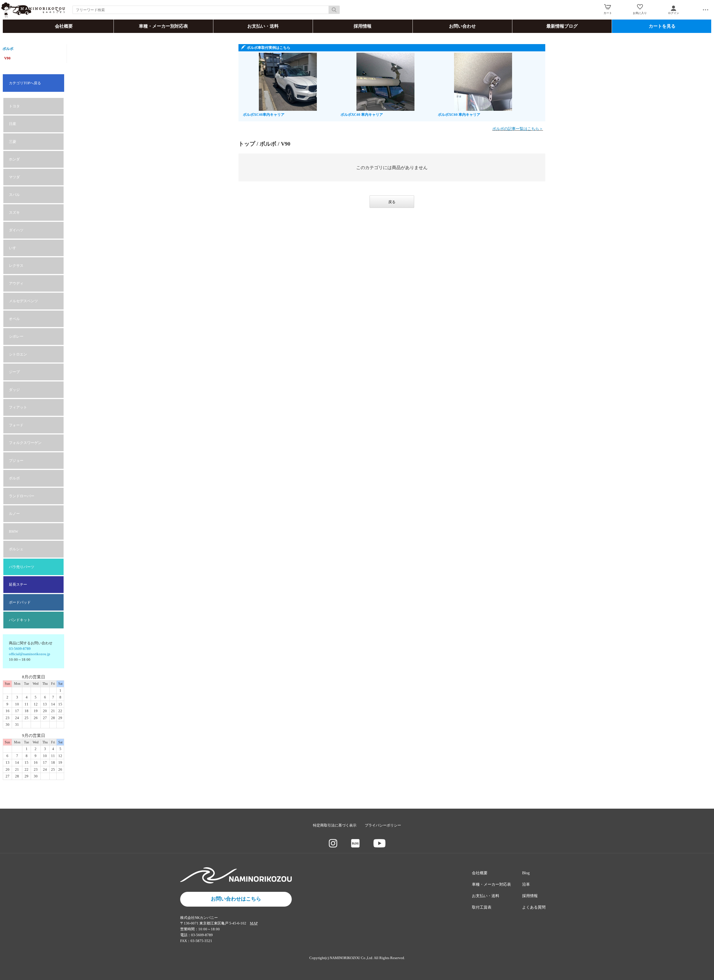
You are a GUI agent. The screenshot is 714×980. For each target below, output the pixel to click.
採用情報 (363, 26)
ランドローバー (21, 496)
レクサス (16, 265)
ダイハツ (16, 230)
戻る (391, 202)
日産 (12, 124)
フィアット (18, 407)
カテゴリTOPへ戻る (25, 83)
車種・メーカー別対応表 (163, 26)
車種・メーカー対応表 (491, 884)
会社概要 (64, 26)
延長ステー (18, 584)
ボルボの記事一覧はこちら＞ (517, 129)
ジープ (14, 372)
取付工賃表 (481, 907)
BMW (13, 531)
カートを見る (662, 26)
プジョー (16, 460)
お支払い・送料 (263, 26)
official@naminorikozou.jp (29, 654)
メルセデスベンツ (23, 301)
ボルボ (8, 49)
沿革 (526, 884)
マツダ (14, 177)
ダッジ (14, 390)
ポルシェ (16, 549)
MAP (254, 923)
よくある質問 (534, 907)
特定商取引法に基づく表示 (334, 825)
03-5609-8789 (20, 649)
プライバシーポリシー (383, 825)
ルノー (14, 513)
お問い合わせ (462, 26)
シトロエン (18, 354)
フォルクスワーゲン (25, 443)
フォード (16, 425)
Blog (526, 873)
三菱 (12, 142)
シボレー (16, 336)
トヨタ (14, 106)
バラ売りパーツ (21, 567)
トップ (246, 144)
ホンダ (14, 159)
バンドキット (20, 620)
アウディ (16, 283)
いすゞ (14, 248)
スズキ (14, 212)
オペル (14, 319)
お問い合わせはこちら (236, 899)
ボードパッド (20, 602)
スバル (14, 195)
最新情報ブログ (562, 26)
